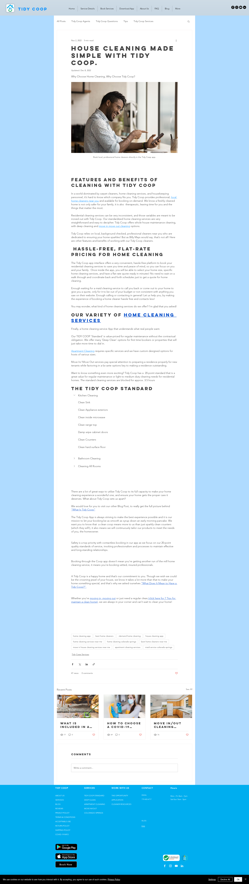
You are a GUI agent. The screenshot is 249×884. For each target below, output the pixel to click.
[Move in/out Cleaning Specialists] (171, 706)
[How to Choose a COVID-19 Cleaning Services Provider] (124, 706)
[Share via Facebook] (72, 664)
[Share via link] (93, 664)
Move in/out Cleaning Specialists (167, 725)
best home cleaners (104, 636)
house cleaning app (154, 636)
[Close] (245, 879)
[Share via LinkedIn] (86, 664)
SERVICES (59, 800)
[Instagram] (236, 7)
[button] (188, 21)
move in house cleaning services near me (91, 647)
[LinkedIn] (244, 7)
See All (189, 689)
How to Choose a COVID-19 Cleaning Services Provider (124, 725)
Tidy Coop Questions (107, 21)
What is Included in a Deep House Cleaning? (75, 725)
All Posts (61, 21)
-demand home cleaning (129, 636)
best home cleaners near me (154, 641)
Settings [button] (212, 879)
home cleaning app (82, 636)
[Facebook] (232, 7)
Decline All (225, 879)
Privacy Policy (114, 879)
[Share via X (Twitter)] (79, 664)
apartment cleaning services (127, 647)
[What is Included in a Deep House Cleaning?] (78, 706)
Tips (125, 21)
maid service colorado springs (158, 647)
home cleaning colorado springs (121, 641)
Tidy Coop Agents (80, 21)
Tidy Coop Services (143, 21)
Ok (238, 879)
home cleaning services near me (87, 641)
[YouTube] (240, 7)
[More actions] (176, 40)
